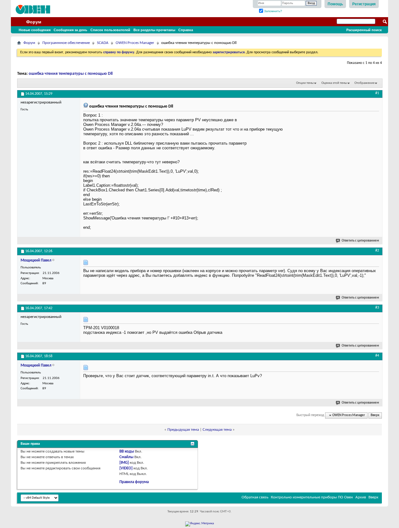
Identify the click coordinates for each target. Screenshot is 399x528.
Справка (185, 30)
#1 (377, 93)
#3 (377, 308)
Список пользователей (110, 30)
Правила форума (134, 482)
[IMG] (124, 463)
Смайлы (126, 457)
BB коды (126, 451)
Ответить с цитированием (360, 240)
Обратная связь (255, 497)
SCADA (102, 43)
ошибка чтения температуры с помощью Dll (71, 73)
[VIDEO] (125, 468)
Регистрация (364, 4)
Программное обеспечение (66, 43)
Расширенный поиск (364, 30)
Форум (33, 21)
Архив (360, 497)
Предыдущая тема (183, 430)
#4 (377, 356)
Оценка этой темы (334, 83)
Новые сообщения (34, 30)
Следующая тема (217, 430)
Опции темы (305, 83)
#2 (377, 250)
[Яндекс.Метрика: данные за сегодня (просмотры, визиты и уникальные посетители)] (199, 523)
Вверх (375, 415)
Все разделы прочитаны (154, 30)
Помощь (335, 4)
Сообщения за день (70, 30)
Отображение (364, 83)
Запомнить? (272, 11)
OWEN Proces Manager (135, 43)
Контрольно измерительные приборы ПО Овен (312, 497)
